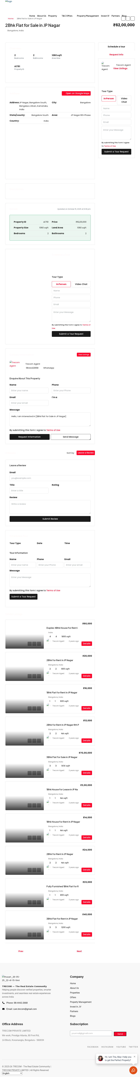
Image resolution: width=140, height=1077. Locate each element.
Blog (124, 16)
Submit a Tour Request (23, 596)
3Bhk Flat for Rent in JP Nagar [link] (62, 918)
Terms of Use (53, 430)
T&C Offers (67, 16)
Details (87, 643)
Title (12, 484)
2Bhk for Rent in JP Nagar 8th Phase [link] (65, 724)
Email (13, 397)
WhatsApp (48, 367)
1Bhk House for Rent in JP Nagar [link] (63, 821)
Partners (116, 16)
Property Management (88, 16)
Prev (20, 951)
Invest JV (105, 16)
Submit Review (50, 518)
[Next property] (89, 951)
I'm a (54, 397)
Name (13, 384)
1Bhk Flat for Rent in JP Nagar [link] (61, 692)
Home (32, 16)
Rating (55, 484)
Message (15, 409)
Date (39, 543)
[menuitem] (130, 16)
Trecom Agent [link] (58, 641)
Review (13, 497)
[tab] (116, 47)
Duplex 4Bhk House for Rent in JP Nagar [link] (67, 627)
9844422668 (32, 367)
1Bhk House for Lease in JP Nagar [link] (63, 789)
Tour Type (15, 543)
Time (67, 543)
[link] (24, 634)
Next (79, 951)
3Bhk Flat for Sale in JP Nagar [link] (61, 757)
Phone (55, 384)
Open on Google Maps (77, 93)
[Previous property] (11, 951)
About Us (41, 16)
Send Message (70, 436)
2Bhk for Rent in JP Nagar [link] (59, 660)
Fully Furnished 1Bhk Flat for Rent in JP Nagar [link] (70, 886)
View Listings (83, 354)
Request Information (29, 436)
